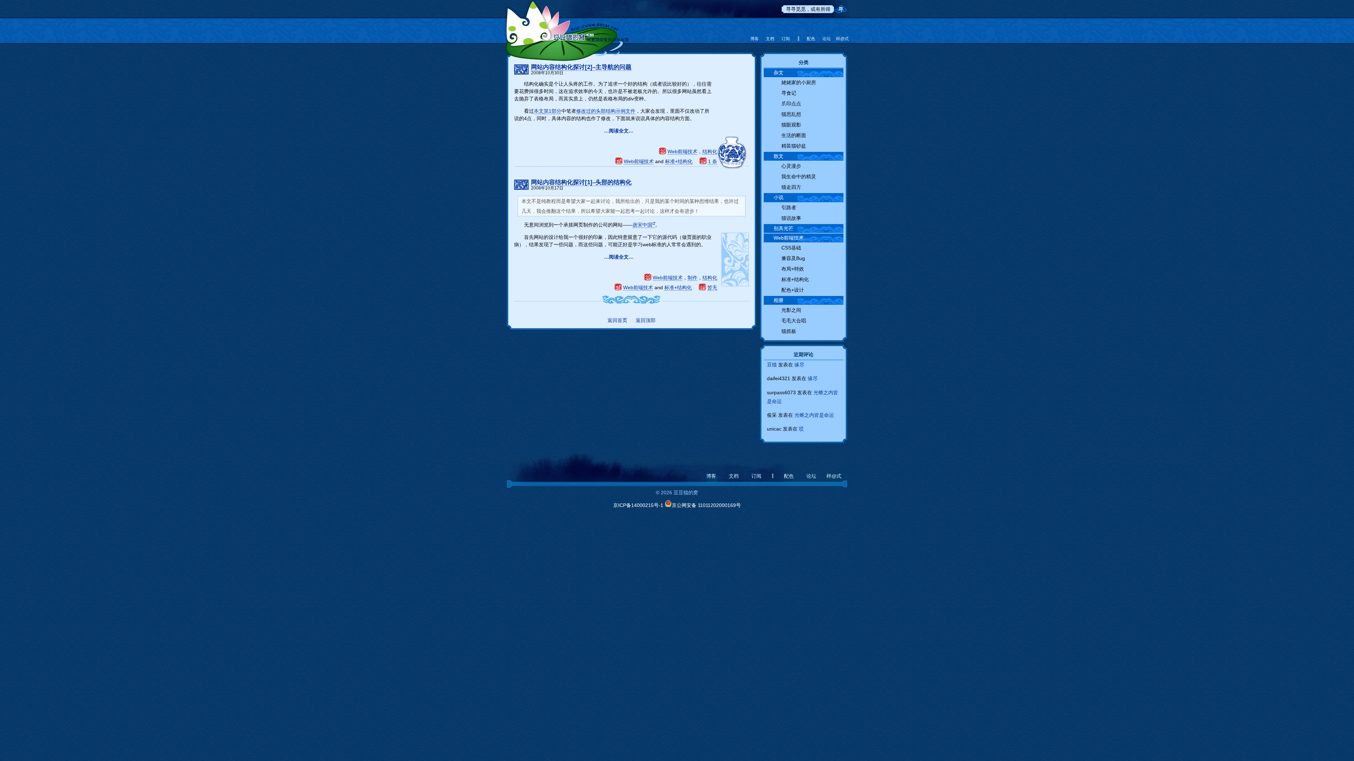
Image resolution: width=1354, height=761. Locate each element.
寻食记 (788, 93)
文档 (770, 38)
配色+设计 (792, 290)
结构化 (709, 151)
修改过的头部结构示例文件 (605, 111)
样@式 (842, 38)
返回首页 (617, 320)
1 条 (712, 161)
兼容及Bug (793, 258)
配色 (811, 38)
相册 (778, 300)
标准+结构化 (679, 161)
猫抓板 (788, 331)
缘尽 (799, 364)
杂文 (778, 72)
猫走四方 (791, 187)
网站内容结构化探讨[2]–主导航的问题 (581, 67)
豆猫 (772, 364)
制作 (692, 277)
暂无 (712, 287)
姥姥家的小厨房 (798, 82)
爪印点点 (791, 103)
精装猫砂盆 (793, 146)
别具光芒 (783, 228)
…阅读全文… (619, 131)
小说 (778, 197)
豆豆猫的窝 (566, 26)
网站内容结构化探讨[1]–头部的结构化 (581, 182)
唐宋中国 (642, 225)
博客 (754, 38)
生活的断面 (793, 135)
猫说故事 (791, 218)
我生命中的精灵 (798, 176)
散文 (778, 156)
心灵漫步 (791, 166)
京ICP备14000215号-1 (638, 505)
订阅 (785, 38)
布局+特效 (792, 269)
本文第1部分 (547, 111)
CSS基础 (791, 247)
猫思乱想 (791, 114)
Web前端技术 (682, 151)
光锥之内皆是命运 (814, 415)
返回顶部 (645, 320)
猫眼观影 (791, 125)
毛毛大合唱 (793, 320)
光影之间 (791, 310)
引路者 (788, 207)
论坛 (826, 38)
